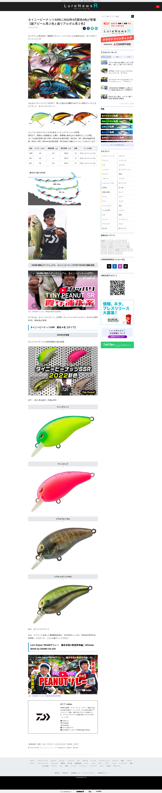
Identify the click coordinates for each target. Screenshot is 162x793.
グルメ (121, 224)
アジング (105, 160)
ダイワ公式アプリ (68, 727)
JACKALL (104, 247)
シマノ (130, 250)
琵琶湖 (104, 187)
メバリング (122, 160)
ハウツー (50, 744)
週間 (117, 57)
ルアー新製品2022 (59, 748)
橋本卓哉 (75, 748)
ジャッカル (110, 241)
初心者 (70, 744)
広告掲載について (75, 773)
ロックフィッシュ (125, 169)
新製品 (103, 241)
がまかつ (110, 253)
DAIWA (111, 247)
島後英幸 (69, 748)
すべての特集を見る (117, 145)
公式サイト (65, 721)
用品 (120, 206)
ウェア (121, 201)
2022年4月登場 (34, 748)
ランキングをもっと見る (126, 103)
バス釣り (110, 244)
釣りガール (122, 228)
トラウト (122, 178)
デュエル (103, 253)
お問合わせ (65, 773)
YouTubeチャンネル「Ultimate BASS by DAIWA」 (47, 311)
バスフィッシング (60, 744)
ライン (104, 201)
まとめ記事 (106, 210)
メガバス (123, 250)
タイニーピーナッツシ (46, 748)
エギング (122, 156)
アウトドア (106, 224)
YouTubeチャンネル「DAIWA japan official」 (76, 730)
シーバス (105, 169)
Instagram (65, 723)
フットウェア (106, 206)
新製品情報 (32, 744)
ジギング (105, 178)
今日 (106, 57)
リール (104, 197)
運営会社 (57, 773)
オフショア (122, 183)
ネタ (44, 744)
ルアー (76, 744)
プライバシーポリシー (89, 773)
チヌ (103, 165)
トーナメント (123, 219)
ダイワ (124, 241)
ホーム (32, 760)
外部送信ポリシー (102, 773)
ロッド (121, 192)
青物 (120, 174)
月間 (128, 57)
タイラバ (105, 174)
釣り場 (121, 187)
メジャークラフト (120, 247)
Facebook (65, 725)
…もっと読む (64, 717)
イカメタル (118, 253)
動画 (39, 744)
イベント (105, 219)
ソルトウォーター (108, 183)
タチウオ (122, 165)
